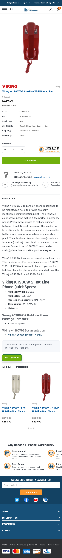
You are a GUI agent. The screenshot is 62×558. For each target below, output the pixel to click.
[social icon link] (17, 500)
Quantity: (6, 144)
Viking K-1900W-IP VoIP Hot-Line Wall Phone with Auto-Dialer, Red (45, 411)
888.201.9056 (23, 177)
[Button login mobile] (51, 9)
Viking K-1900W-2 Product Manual (25, 334)
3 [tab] (33, 428)
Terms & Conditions (37, 545)
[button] (58, 2)
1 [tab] (28, 428)
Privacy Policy (53, 545)
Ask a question (12, 357)
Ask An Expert (41, 177)
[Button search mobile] (12, 9)
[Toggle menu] (4, 9)
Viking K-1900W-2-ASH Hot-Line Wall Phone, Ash (14, 411)
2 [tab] (31, 428)
